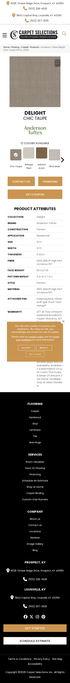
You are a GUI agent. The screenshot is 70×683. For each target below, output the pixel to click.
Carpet (24, 47)
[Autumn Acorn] (41, 153)
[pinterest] (43, 617)
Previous (7, 154)
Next (62, 154)
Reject (44, 347)
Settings (35, 354)
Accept (26, 347)
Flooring (15, 47)
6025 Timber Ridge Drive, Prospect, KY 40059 (37, 3)
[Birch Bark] (54, 154)
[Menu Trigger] (4, 35)
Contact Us (21, 181)
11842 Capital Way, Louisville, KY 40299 (38, 15)
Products (34, 47)
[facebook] (25, 617)
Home (6, 47)
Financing (50, 181)
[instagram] (37, 617)
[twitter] (31, 617)
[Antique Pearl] (28, 153)
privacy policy (36, 336)
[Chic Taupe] (15, 154)
